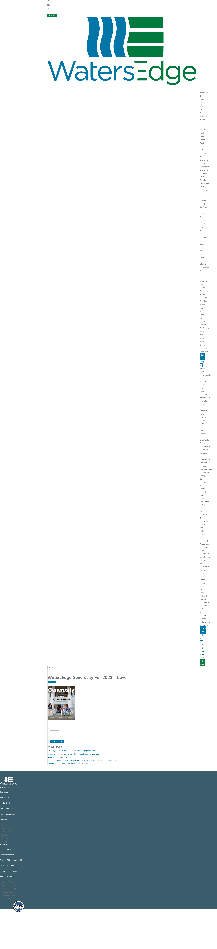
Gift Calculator (204, 500)
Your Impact (203, 610)
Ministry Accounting (204, 542)
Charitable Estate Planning (204, 294)
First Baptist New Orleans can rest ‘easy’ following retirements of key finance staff (81, 760)
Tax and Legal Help (202, 588)
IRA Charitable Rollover (204, 160)
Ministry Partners (7, 849)
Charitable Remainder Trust (204, 173)
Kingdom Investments (205, 396)
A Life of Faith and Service (58, 757)
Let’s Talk (202, 356)
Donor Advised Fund (203, 130)
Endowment (204, 167)
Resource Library (7, 855)
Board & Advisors (7, 814)
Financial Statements (9, 871)
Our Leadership (6, 809)
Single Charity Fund (202, 140)
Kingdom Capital (204, 549)
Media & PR (5, 803)
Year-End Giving (202, 231)
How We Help (202, 106)
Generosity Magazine (205, 623)
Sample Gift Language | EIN (11, 860)
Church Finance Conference (204, 325)
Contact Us (57, 742)
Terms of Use (18, 928)
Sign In (202, 363)
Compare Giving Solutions (203, 197)
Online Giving (203, 562)
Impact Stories (203, 617)
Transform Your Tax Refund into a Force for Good (67, 764)
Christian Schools (204, 578)
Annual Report (6, 877)
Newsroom (4, 798)
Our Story (4, 792)
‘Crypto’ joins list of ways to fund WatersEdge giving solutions (73, 751)
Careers (3, 820)
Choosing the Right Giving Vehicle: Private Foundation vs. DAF (73, 754)
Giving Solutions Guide (203, 207)
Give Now (52, 15)
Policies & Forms (7, 866)
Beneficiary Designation (205, 461)
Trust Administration (206, 467)
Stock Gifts (203, 493)
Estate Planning (203, 402)
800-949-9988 (53, 12)
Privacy (16, 923)
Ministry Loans (204, 536)
